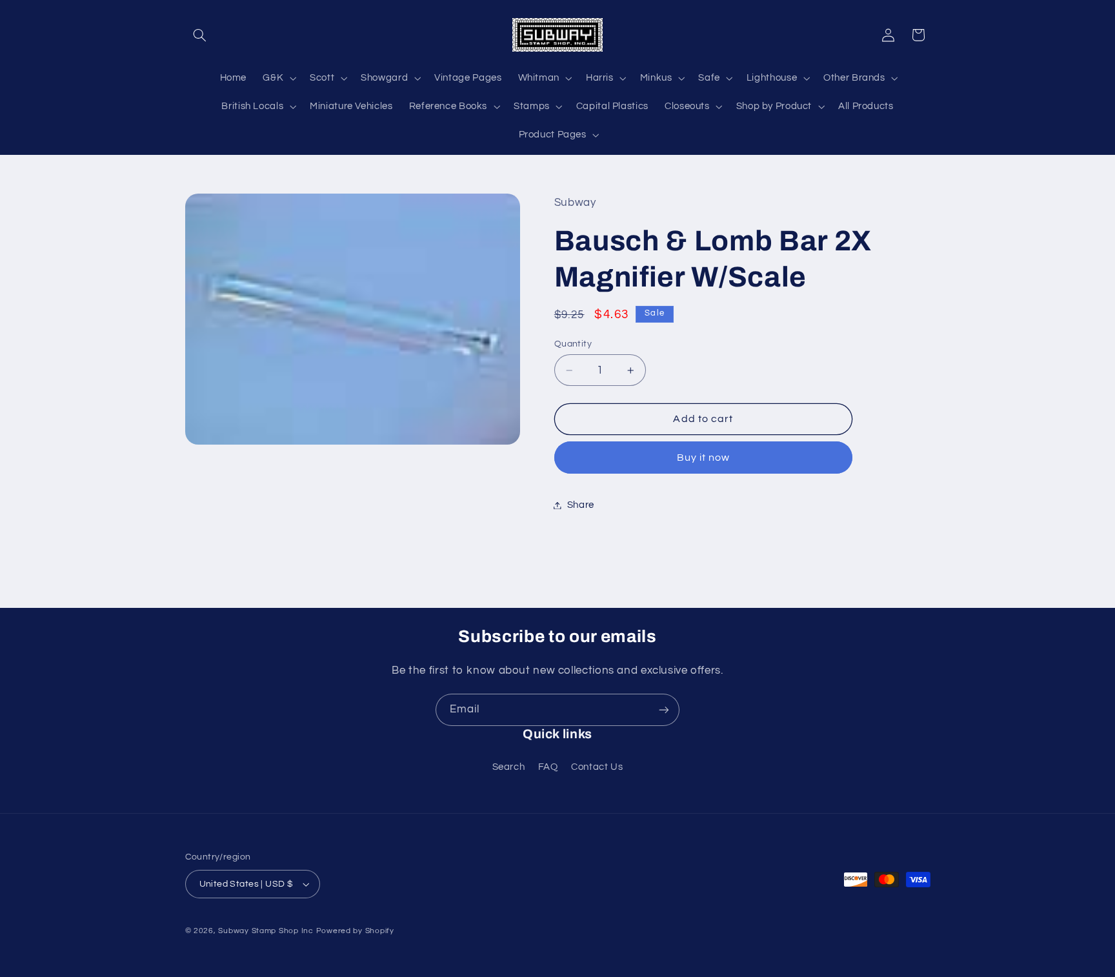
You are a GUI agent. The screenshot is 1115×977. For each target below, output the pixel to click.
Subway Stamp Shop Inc (265, 930)
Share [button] (580, 505)
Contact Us (597, 767)
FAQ (548, 767)
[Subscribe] (664, 709)
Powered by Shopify (355, 930)
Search (508, 767)
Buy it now (703, 457)
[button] (200, 35)
